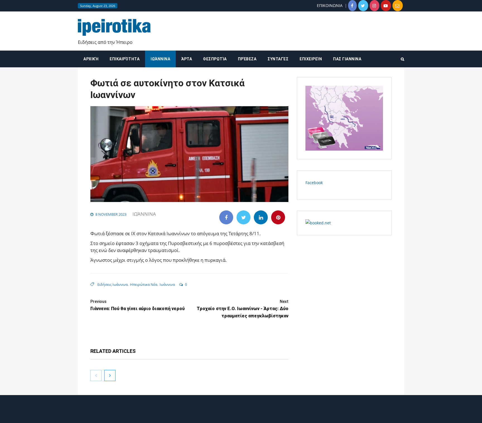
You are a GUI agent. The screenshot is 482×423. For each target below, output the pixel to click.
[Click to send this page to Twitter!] (243, 217)
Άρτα (186, 59)
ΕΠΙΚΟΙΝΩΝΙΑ (330, 5)
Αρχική (90, 59)
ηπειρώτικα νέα (143, 284)
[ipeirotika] (114, 27)
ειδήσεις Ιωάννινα (112, 284)
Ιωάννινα (160, 59)
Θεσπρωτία (215, 59)
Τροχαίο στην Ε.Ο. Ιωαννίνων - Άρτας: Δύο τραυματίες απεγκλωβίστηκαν (242, 309)
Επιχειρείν (311, 59)
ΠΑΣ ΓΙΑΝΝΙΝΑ (347, 59)
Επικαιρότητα (124, 59)
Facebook (314, 182)
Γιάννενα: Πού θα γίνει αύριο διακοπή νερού (137, 305)
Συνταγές (277, 59)
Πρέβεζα (247, 59)
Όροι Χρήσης (241, 414)
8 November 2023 (110, 214)
